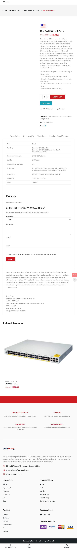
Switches (6, 518)
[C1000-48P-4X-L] (38, 352)
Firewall (5, 521)
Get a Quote (46, 103)
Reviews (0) (28, 136)
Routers (5, 515)
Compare (62, 109)
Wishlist (5, 484)
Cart (41, 488)
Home (42, 484)
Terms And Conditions (47, 501)
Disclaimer (41, 136)
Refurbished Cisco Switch (55, 116)
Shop (4, 498)
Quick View (70, 329)
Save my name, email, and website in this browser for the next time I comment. (32, 254)
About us (6, 491)
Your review (10, 224)
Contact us (6, 494)
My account (7, 488)
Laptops (5, 531)
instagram (45, 514)
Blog (4, 501)
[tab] (15, 136)
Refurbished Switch (11, 381)
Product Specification (58, 136)
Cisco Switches (47, 122)
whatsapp (49, 514)
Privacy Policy (44, 494)
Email (8, 246)
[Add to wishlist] (70, 334)
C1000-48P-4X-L (11, 384)
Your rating (9, 216)
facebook (41, 514)
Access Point (7, 525)
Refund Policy (44, 498)
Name (8, 237)
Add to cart (57, 97)
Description (15, 136)
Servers (5, 528)
